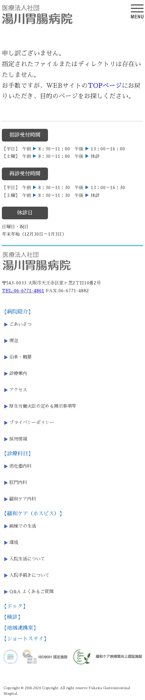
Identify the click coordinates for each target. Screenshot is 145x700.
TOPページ (105, 86)
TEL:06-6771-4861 (23, 291)
